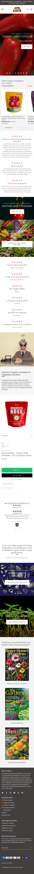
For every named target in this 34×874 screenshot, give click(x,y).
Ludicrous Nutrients (7, 450)
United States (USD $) (7, 863)
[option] (17, 38)
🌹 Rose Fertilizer (6, 810)
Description (5, 435)
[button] (7, 73)
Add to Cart (17, 470)
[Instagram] (10, 792)
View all (30, 86)
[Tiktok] (18, 792)
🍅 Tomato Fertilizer (7, 800)
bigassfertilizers (9, 867)
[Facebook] (6, 792)
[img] (17, 505)
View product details (7, 487)
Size (3, 443)
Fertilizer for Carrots (7, 828)
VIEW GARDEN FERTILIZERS (17, 622)
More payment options (17, 479)
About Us (4, 812)
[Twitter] (2, 792)
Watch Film (18, 211)
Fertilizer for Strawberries (8, 825)
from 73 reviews (16, 507)
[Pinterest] (22, 792)
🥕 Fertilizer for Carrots (8, 802)
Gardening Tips (6, 815)
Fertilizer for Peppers (7, 830)
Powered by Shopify (18, 867)
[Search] (27, 9)
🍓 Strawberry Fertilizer (8, 807)
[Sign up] (31, 848)
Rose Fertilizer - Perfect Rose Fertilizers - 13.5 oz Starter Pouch (17, 454)
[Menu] (2, 9)
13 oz (3, 446)
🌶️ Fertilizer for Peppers (8, 805)
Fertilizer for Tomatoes (8, 823)
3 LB (7, 446)
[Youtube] (14, 792)
